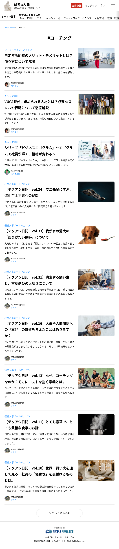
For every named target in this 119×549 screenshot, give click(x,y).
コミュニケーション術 (48, 18)
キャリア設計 (26, 18)
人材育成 (99, 18)
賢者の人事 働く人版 (29, 14)
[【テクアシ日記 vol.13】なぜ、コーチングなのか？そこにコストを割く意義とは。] (96, 378)
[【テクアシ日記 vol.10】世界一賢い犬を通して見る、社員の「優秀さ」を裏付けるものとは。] (96, 470)
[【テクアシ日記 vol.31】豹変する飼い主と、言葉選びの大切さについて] (96, 279)
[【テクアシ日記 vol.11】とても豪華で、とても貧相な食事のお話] (96, 424)
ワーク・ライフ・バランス (77, 18)
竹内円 (13, 215)
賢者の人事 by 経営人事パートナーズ (54, 541)
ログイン (92, 6)
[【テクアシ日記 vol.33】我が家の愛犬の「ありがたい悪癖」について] (96, 233)
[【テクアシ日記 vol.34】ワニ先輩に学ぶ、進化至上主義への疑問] (96, 192)
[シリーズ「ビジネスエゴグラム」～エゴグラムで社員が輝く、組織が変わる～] (96, 150)
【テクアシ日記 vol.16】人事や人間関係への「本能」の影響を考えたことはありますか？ (38, 329)
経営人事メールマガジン (17, 183)
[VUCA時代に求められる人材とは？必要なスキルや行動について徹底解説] (96, 104)
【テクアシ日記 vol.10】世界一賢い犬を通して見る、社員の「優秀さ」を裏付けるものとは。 (38, 474)
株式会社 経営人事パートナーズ (59, 537)
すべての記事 (9, 16)
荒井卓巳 (14, 85)
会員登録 (76, 5)
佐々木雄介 (15, 173)
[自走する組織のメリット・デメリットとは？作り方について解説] (96, 58)
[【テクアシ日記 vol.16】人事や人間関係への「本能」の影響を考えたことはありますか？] (96, 325)
